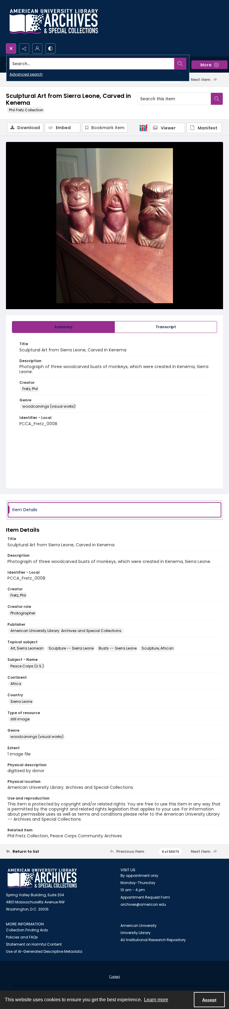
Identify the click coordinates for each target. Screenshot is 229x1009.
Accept (209, 999)
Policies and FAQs (22, 937)
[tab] (63, 327)
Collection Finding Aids (27, 930)
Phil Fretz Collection (26, 109)
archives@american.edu (143, 904)
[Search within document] (217, 99)
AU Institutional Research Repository (153, 939)
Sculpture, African (158, 648)
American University (138, 925)
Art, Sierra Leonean (27, 648)
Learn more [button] (156, 999)
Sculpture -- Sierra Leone (71, 648)
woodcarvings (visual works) (48, 406)
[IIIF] (143, 128)
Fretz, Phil (30, 388)
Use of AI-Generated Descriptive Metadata (44, 951)
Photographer (22, 613)
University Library (135, 932)
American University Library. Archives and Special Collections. (66, 630)
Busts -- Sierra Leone (118, 648)
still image (20, 719)
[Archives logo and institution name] (53, 21)
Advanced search (26, 74)
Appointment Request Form (145, 897)
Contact (114, 976)
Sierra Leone (21, 701)
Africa (15, 683)
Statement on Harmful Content (34, 944)
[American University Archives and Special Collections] (42, 878)
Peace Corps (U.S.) (27, 666)
